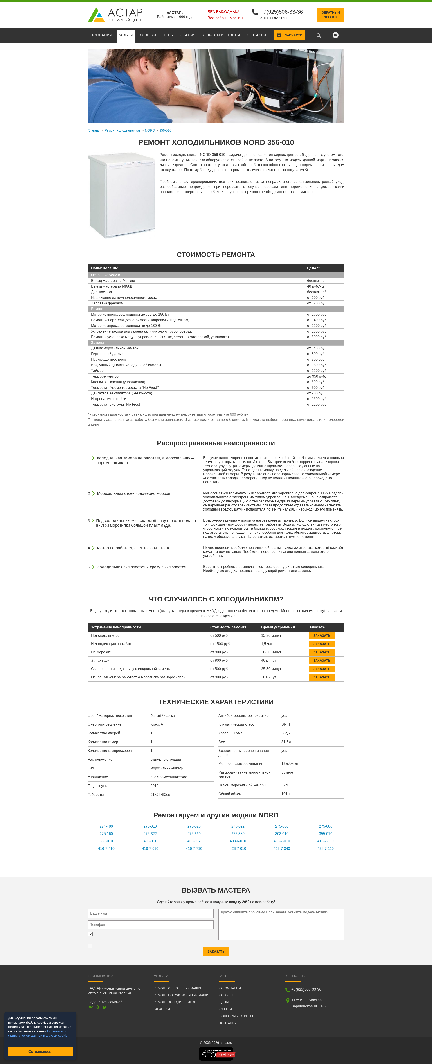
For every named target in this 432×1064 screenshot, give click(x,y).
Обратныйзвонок (331, 15)
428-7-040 (282, 848)
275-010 (150, 826)
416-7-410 (106, 848)
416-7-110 (325, 841)
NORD (150, 130)
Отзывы (148, 35)
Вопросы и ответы (220, 35)
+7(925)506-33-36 (281, 12)
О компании (100, 35)
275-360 (194, 834)
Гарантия (162, 1009)
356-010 (165, 130)
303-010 (281, 834)
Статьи (187, 35)
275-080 (325, 826)
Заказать (321, 635)
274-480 (106, 826)
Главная (94, 130)
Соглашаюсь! (40, 1051)
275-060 (281, 826)
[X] (105, 1007)
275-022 (238, 826)
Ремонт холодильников (123, 130)
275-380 (238, 834)
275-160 (106, 834)
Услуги (126, 35)
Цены (168, 35)
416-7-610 (150, 848)
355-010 (325, 834)
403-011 (150, 841)
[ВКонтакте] (91, 1007)
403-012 (194, 841)
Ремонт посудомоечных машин (182, 995)
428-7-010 (238, 848)
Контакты (256, 35)
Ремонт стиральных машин (178, 988)
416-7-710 (194, 848)
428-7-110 (325, 848)
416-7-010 (282, 841)
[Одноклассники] (98, 1007)
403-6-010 (238, 841)
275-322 (150, 834)
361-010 (106, 841)
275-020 (194, 826)
